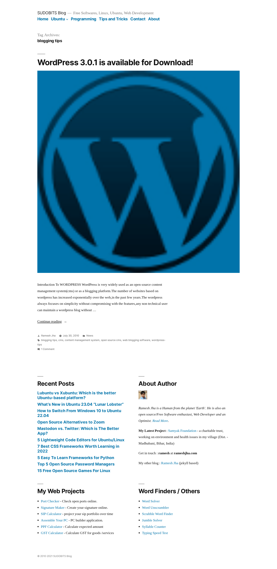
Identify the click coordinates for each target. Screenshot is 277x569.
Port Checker (50, 501)
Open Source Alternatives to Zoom (71, 422)
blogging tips (49, 340)
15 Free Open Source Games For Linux (73, 470)
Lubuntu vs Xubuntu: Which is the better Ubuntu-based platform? (76, 395)
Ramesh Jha (48, 335)
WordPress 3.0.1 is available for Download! (115, 62)
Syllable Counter (154, 526)
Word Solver (151, 501)
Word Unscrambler (155, 507)
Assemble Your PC (54, 520)
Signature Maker (52, 507)
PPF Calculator (52, 526)
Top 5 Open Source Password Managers (76, 464)
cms (60, 340)
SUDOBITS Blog (51, 12)
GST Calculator (52, 533)
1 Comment (48, 349)
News (89, 335)
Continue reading (52, 321)
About (154, 19)
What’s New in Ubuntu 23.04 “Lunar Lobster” (80, 404)
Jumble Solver (152, 520)
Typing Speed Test (155, 533)
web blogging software (136, 340)
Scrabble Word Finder (157, 514)
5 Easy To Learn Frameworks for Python (75, 457)
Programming (83, 19)
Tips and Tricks (113, 19)
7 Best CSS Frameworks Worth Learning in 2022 (78, 448)
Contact (138, 19)
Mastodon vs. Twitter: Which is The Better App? (78, 431)
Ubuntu (58, 19)
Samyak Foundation (182, 430)
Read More (160, 421)
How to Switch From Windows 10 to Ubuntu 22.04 (79, 413)
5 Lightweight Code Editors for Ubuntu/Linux (80, 439)
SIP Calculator (51, 514)
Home (42, 19)
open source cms (111, 340)
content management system (82, 340)
